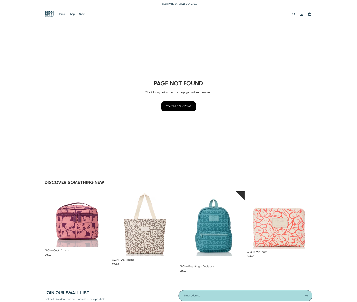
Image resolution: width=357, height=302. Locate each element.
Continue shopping (178, 106)
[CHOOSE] (171, 250)
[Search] (294, 14)
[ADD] (104, 241)
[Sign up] (307, 296)
